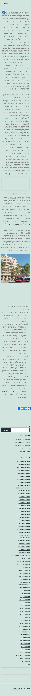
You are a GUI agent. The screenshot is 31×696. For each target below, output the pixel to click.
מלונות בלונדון (25, 608)
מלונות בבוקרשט (24, 573)
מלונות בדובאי (25, 588)
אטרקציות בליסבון (24, 514)
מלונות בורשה (25, 594)
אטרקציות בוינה (24, 497)
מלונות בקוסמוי (25, 649)
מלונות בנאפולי (25, 623)
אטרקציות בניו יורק (23, 529)
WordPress (17, 688)
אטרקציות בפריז (24, 544)
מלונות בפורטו (25, 641)
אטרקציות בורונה (24, 503)
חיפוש (27, 426)
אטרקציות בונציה (24, 500)
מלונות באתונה (25, 567)
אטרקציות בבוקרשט (23, 476)
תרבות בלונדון (25, 664)
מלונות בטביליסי (24, 599)
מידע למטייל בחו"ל (23, 558)
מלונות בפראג (25, 644)
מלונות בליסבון (25, 611)
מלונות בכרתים (25, 605)
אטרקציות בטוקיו (24, 508)
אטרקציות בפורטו (24, 538)
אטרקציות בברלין (24, 485)
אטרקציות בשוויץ (24, 552)
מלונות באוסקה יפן (23, 561)
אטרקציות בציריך (24, 547)
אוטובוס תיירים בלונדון (12, 391)
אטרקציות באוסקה (23, 464)
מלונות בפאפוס (25, 635)
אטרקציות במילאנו (23, 520)
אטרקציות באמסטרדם (22, 467)
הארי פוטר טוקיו (24, 451)
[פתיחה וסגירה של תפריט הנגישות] (4, 12)
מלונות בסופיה (25, 629)
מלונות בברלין (25, 582)
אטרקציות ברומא (24, 550)
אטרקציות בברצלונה (23, 488)
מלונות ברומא (25, 661)
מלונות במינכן (25, 620)
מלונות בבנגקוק (24, 576)
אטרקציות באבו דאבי (23, 461)
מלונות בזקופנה (25, 597)
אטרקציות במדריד (24, 517)
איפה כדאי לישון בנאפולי (22, 442)
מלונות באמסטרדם (23, 564)
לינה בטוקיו (26, 448)
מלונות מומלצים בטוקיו (22, 445)
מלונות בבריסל (25, 579)
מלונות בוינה (26, 591)
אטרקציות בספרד (24, 532)
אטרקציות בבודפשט (23, 473)
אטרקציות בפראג (24, 541)
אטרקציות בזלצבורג (23, 505)
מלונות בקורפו (25, 652)
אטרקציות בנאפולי (24, 526)
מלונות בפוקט (25, 638)
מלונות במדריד (25, 614)
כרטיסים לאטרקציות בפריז (21, 555)
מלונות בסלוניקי (24, 632)
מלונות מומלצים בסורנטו (21, 439)
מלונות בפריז (25, 647)
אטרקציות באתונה (24, 470)
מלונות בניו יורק (24, 626)
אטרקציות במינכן (24, 523)
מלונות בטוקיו (25, 602)
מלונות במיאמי (25, 617)
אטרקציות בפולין (24, 535)
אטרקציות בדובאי (24, 491)
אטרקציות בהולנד (24, 494)
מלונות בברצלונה (24, 585)
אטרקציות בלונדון (24, 511)
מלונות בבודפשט (24, 570)
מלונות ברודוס (25, 658)
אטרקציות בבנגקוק (23, 479)
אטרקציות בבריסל (24, 482)
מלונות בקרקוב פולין (23, 655)
